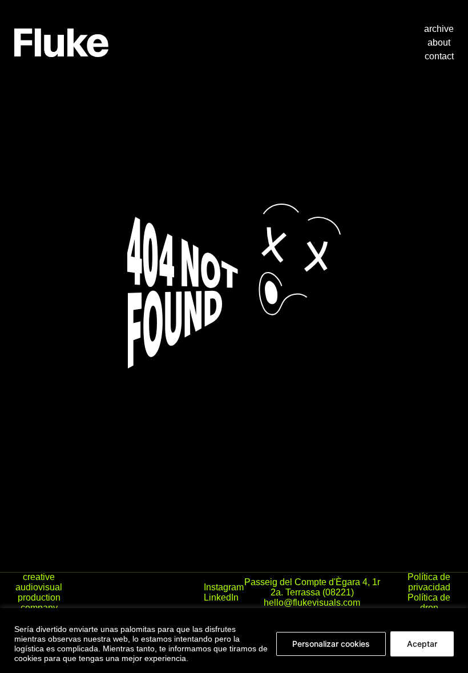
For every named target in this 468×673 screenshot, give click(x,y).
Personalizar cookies (331, 643)
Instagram (224, 587)
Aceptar (422, 643)
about (438, 42)
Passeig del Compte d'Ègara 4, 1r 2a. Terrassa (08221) (312, 587)
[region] (234, 640)
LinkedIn (221, 597)
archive (439, 29)
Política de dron (429, 603)
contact (439, 56)
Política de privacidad (429, 582)
